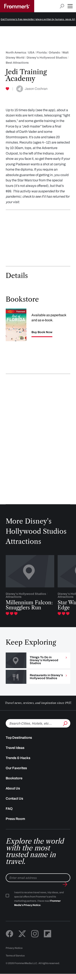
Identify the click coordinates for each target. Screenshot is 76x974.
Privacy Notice (14, 948)
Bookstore (14, 778)
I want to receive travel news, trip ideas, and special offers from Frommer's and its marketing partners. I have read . (39, 899)
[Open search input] (62, 6)
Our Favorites (16, 768)
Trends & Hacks (18, 758)
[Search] (65, 723)
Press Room (15, 819)
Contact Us (14, 798)
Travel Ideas (15, 748)
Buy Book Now (41, 332)
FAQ (9, 808)
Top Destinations (19, 737)
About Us (13, 788)
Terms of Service (15, 955)
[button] (70, 6)
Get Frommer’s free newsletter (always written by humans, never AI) (38, 19)
